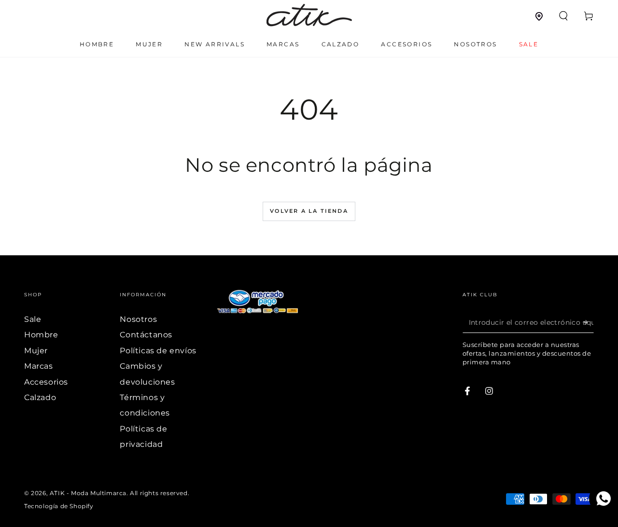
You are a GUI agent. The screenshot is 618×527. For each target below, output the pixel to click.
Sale (32, 319)
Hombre (41, 334)
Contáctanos (146, 334)
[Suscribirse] (588, 322)
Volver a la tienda (309, 211)
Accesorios (46, 382)
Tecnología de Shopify (59, 506)
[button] (563, 16)
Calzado (40, 397)
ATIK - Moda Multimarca (88, 493)
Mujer (36, 350)
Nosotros (138, 319)
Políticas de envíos (158, 350)
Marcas (38, 366)
